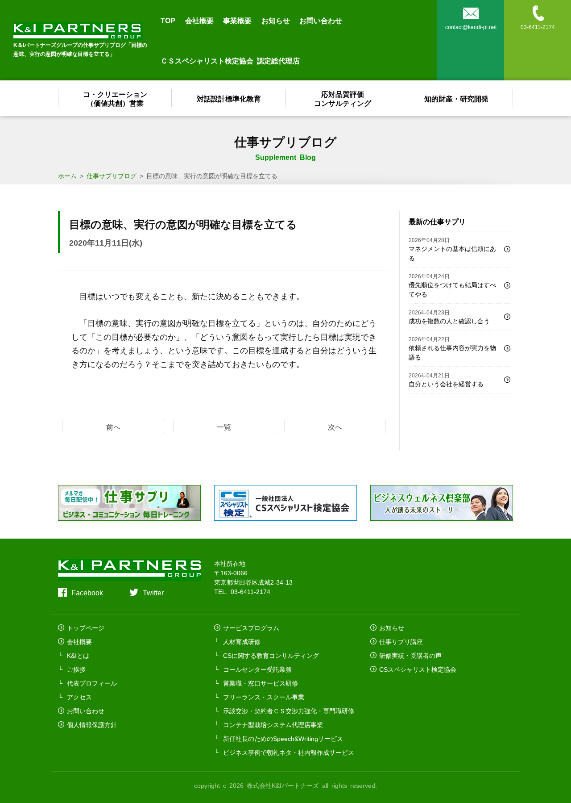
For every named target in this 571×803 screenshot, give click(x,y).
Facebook (87, 592)
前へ (113, 426)
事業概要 (237, 20)
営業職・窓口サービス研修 (260, 683)
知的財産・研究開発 (456, 98)
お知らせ (275, 20)
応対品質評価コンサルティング (342, 98)
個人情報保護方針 (92, 724)
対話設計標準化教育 (229, 98)
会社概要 (199, 20)
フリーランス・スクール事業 (263, 697)
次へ (335, 426)
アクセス (79, 697)
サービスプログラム (251, 627)
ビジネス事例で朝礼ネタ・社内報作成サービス (288, 752)
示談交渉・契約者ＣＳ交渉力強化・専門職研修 (288, 710)
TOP (168, 20)
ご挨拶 (76, 669)
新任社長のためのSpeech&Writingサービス (283, 738)
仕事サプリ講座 (401, 641)
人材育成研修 (242, 641)
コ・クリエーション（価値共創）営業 (115, 98)
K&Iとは (78, 655)
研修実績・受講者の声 (410, 655)
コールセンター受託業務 (257, 669)
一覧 (224, 426)
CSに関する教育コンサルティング (271, 655)
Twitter (153, 592)
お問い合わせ (320, 20)
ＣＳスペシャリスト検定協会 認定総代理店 (230, 60)
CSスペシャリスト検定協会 (417, 669)
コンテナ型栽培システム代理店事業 (273, 724)
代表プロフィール (92, 683)
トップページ (85, 627)
